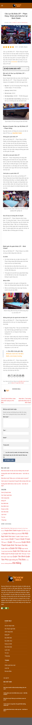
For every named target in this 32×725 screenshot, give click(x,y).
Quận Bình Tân (12, 545)
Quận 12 (11, 542)
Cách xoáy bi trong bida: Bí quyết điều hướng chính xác (16, 481)
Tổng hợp (3, 520)
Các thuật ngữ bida (6, 495)
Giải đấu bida (4, 511)
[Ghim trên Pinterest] (20, 376)
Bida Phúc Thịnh (8, 528)
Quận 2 (18, 536)
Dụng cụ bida (4, 509)
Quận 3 (23, 536)
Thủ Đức (22, 559)
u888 (15, 719)
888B (12, 721)
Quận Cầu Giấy (22, 545)
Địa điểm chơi (22, 381)
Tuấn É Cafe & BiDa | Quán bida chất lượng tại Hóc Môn (8, 400)
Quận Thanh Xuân (8, 556)
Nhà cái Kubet (25, 719)
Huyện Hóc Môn (9, 533)
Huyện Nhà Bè (18, 533)
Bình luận (6, 417)
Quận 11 (5, 542)
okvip (28, 721)
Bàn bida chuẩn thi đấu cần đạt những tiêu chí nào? (15, 470)
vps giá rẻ (6, 678)
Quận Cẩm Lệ (5, 548)
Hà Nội (25, 533)
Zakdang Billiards (8, 563)
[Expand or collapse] (27, 68)
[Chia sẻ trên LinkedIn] (23, 376)
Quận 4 (26, 536)
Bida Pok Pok (15, 528)
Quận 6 (7, 539)
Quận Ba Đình (18, 542)
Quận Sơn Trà (19, 554)
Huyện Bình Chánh (20, 383)
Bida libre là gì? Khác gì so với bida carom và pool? (15, 478)
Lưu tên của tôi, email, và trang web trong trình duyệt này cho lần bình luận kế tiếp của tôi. (15, 455)
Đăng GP (3, 500)
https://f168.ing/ (6, 721)
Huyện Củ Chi (21, 530)
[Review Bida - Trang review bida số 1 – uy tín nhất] (17, 5)
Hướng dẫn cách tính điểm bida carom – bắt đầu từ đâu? (15, 693)
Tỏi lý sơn (25, 723)
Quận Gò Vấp (15, 548)
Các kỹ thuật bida (6, 492)
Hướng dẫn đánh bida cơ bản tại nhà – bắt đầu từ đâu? (15, 710)
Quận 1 (14, 536)
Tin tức (3, 517)
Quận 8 (18, 539)
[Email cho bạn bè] (17, 376)
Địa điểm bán (4, 503)
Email (5, 437)
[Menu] (2, 5)
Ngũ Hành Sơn (6, 536)
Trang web (6, 445)
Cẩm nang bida (5, 498)
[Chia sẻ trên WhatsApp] (9, 376)
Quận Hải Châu (18, 551)
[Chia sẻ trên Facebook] (11, 376)
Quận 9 (23, 539)
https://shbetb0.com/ (20, 721)
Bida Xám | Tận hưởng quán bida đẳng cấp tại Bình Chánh (24, 400)
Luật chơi (3, 514)
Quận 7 (12, 539)
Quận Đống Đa (13, 560)
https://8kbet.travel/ (8, 719)
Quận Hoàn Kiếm (9, 551)
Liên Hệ (7, 668)
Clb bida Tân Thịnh (21, 528)
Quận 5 (3, 539)
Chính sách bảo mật (10, 665)
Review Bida (24, 22)
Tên (4, 430)
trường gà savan (9, 723)
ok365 (19, 719)
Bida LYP (13, 383)
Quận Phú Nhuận (10, 554)
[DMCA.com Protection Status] (5, 608)
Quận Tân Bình (19, 556)
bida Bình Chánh (17, 133)
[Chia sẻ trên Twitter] (14, 376)
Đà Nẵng (17, 563)
